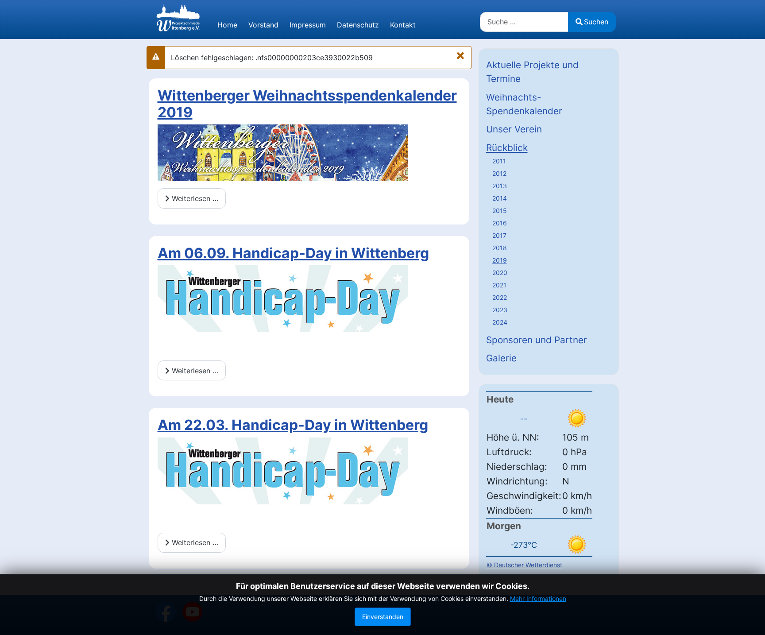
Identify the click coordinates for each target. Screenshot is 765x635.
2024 (499, 322)
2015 (499, 210)
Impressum (308, 24)
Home (227, 24)
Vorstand (263, 24)
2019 (499, 260)
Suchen (596, 21)
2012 (499, 173)
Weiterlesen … (194, 198)
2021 (499, 285)
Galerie (501, 358)
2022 (499, 297)
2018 (499, 248)
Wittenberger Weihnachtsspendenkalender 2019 (307, 104)
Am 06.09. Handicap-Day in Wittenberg (293, 253)
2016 (499, 223)
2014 (499, 198)
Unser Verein (514, 129)
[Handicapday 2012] (283, 298)
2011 (499, 161)
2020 (499, 272)
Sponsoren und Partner (536, 339)
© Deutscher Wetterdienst (524, 565)
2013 (499, 186)
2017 (499, 235)
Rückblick (507, 147)
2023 (499, 310)
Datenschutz (358, 24)
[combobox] (524, 22)
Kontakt (403, 24)
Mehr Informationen (538, 598)
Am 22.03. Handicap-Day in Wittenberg (293, 425)
